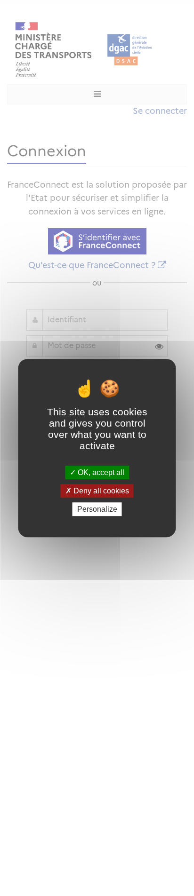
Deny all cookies (100, 491)
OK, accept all (100, 472)
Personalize (97, 509)
